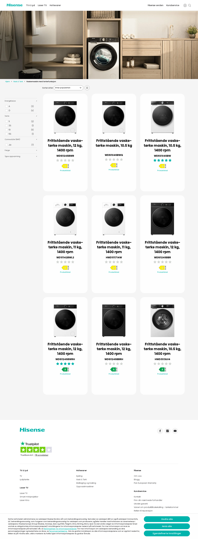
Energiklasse (10, 101)
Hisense (137, 470)
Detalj (65, 182)
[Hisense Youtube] (175, 431)
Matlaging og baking (86, 483)
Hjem (7, 81)
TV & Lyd (30, 5)
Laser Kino (24, 500)
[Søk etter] (189, 5)
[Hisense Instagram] (167, 431)
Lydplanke (24, 479)
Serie (7, 116)
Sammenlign (67, 176)
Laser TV (42, 5)
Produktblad (65, 170)
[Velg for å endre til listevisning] (87, 87)
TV (21, 476)
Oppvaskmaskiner (85, 486)
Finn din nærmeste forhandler (148, 500)
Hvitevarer (55, 5)
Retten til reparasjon (143, 510)
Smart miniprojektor (29, 496)
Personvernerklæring (58, 531)
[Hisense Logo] (14, 5)
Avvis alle (167, 526)
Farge (7, 150)
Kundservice (172, 5)
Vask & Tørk (18, 81)
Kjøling (79, 476)
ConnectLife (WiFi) (12, 139)
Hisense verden (155, 5)
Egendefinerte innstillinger (167, 533)
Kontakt (137, 496)
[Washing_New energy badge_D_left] (65, 167)
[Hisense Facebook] (160, 431)
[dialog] (99, 526)
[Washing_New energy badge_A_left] (65, 371)
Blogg (137, 479)
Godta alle (167, 519)
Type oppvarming (12, 156)
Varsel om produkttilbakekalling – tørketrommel (156, 507)
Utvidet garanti (141, 503)
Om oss (138, 476)
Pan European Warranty (145, 483)
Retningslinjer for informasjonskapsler (60, 529)
